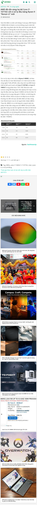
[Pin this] (18, 184)
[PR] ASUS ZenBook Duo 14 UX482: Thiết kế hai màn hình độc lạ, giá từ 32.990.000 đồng (18, 500)
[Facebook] (23, 2)
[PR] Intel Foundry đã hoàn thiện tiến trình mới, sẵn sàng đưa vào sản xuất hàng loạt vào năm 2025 (18, 251)
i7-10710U (24, 165)
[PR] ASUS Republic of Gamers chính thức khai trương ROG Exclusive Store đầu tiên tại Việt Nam (18, 286)
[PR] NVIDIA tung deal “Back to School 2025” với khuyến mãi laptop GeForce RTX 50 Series (18, 322)
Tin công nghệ (14, 7)
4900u (8, 165)
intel (30, 165)
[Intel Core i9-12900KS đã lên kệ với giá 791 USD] (18, 412)
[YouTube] (26, 2)
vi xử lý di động (7, 167)
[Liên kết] (6, 2)
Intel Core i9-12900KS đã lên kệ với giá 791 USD (14, 429)
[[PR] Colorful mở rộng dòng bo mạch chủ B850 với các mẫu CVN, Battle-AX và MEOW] (18, 377)
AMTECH (3, 7)
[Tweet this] (14, 184)
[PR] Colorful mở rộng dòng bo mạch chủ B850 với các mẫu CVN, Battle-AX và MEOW (17, 394)
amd (12, 165)
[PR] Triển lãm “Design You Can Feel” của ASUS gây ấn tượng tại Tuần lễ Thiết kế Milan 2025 (18, 358)
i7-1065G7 (17, 165)
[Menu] (35, 2)
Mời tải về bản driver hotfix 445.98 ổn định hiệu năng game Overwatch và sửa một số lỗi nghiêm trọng (17, 464)
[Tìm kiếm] (29, 2)
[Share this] (10, 184)
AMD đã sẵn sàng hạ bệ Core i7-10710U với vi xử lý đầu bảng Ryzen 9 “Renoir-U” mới (18, 11)
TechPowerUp (31, 144)
